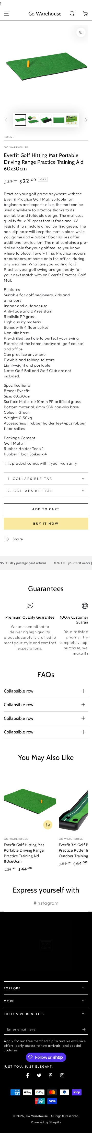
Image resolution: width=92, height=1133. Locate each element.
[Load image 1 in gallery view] (20, 120)
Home (8, 137)
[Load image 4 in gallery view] (58, 120)
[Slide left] (6, 120)
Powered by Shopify (46, 1122)
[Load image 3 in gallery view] (46, 120)
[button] (72, 13)
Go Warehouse (16, 147)
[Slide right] (86, 120)
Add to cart (46, 509)
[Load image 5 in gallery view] (71, 120)
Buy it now (46, 523)
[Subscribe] (85, 1029)
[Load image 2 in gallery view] (33, 120)
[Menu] (6, 13)
